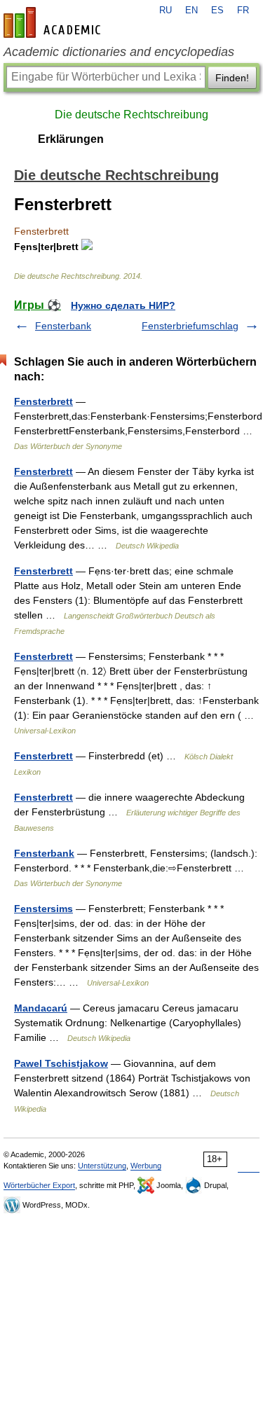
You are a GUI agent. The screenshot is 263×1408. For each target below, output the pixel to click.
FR (243, 10)
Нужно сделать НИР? (123, 305)
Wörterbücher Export (39, 1185)
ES (217, 10)
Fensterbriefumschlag (190, 325)
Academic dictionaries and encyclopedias (119, 52)
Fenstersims (43, 908)
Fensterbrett (43, 401)
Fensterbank (63, 325)
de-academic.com (54, 22)
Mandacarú (40, 1008)
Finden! (232, 77)
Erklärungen (71, 139)
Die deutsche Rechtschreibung (131, 114)
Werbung (145, 1165)
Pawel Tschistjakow (61, 1063)
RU (165, 10)
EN (191, 10)
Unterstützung (102, 1165)
